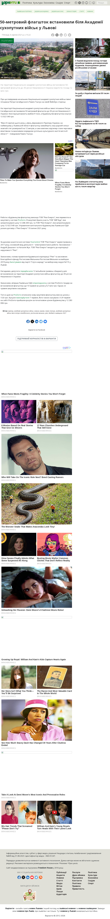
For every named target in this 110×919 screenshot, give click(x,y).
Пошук (59, 891)
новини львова (39, 311)
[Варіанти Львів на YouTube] (86, 2)
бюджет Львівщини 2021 (57, 313)
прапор (10, 311)
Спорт (67, 2)
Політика (27, 2)
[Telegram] (65, 35)
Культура (38, 2)
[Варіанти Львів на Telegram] (90, 2)
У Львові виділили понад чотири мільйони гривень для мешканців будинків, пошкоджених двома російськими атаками (91, 64)
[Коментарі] (69, 35)
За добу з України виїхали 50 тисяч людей (92, 94)
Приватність (78, 889)
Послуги (76, 872)
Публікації (61, 872)
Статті (82, 11)
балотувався (16, 262)
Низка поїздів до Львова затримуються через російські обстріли (89, 153)
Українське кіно (57, 11)
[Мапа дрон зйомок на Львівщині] (30, 895)
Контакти (77, 880)
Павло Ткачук (50, 311)
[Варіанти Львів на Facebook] (76, 2)
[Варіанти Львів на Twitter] (79, 2)
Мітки (59, 886)
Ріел (46, 313)
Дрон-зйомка (78, 875)
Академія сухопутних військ (23, 311)
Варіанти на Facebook (36, 330)
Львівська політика (24, 11)
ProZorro (22, 220)
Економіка (49, 2)
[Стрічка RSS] (93, 2)
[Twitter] (57, 35)
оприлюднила (39, 283)
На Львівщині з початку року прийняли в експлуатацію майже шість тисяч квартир (91, 184)
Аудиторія (61, 894)
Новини (90, 11)
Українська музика (41, 11)
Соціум (59, 2)
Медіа (59, 883)
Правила (76, 886)
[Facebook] (52, 35)
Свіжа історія (71, 11)
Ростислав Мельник (37, 313)
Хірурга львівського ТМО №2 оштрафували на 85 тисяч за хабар (90, 123)
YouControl (35, 242)
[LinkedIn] (61, 35)
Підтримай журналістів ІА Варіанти (36, 338)
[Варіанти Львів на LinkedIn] (83, 2)
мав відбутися (23, 297)
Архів (58, 889)
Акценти (60, 875)
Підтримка (77, 878)
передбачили (26, 271)
